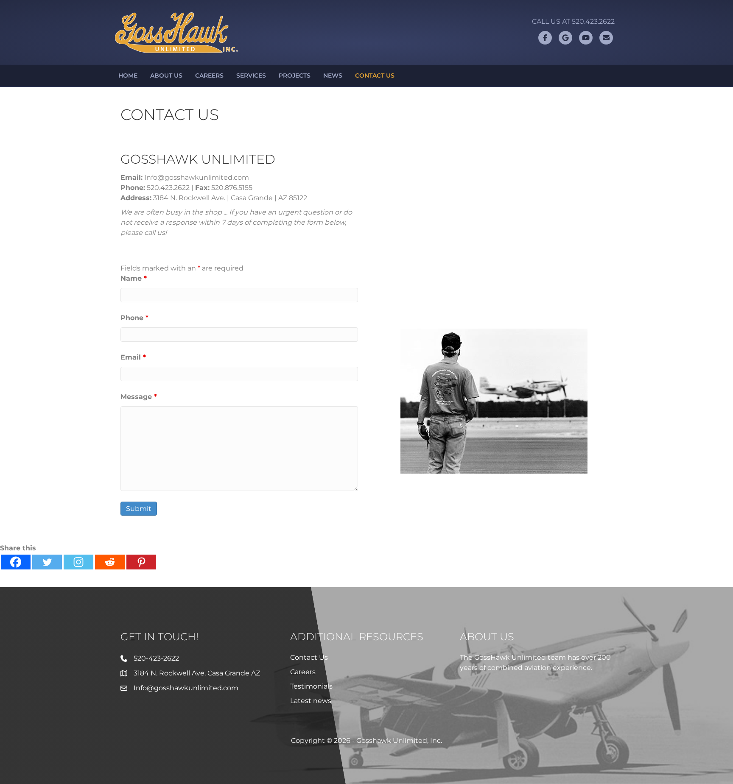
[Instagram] (78, 562)
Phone (134, 318)
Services (251, 75)
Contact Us (374, 75)
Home (127, 75)
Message (138, 397)
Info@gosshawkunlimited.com (186, 688)
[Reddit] (110, 562)
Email (133, 357)
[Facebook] (16, 562)
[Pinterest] (141, 562)
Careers (209, 75)
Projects (295, 75)
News (332, 75)
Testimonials (311, 686)
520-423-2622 (156, 658)
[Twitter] (47, 562)
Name (133, 278)
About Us (166, 75)
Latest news (310, 701)
